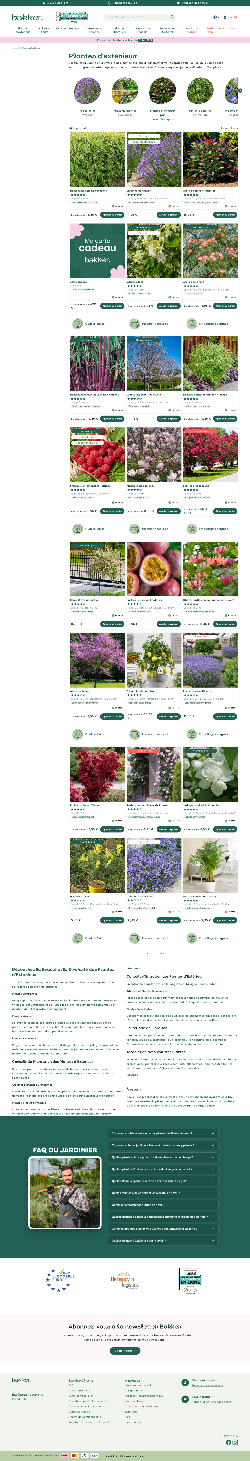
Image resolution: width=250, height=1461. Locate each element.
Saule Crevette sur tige (84, 599)
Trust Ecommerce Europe (141, 1406)
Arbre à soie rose (193, 281)
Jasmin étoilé (135, 281)
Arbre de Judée (79, 691)
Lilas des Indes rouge (196, 485)
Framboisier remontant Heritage (90, 485)
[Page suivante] (171, 953)
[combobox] (139, 17)
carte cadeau (78, 281)
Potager (60, 28)
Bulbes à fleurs (44, 30)
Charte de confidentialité (85, 1417)
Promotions (227, 28)
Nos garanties (134, 1390)
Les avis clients (134, 1401)
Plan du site (19, 1399)
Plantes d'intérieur (119, 30)
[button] (97, 17)
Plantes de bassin (143, 30)
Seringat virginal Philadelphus (202, 805)
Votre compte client (82, 1396)
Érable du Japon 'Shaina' (85, 805)
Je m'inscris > (125, 1351)
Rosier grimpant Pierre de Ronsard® (149, 805)
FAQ (71, 1385)
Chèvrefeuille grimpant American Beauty (209, 599)
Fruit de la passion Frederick (144, 599)
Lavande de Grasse (139, 190)
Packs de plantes (192, 30)
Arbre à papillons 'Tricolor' (199, 190)
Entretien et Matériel (167, 30)
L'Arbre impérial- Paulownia (144, 394)
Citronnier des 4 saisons (142, 691)
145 (162, 953)
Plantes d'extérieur (23, 30)
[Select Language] (216, 18)
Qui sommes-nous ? (138, 1385)
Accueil (15, 48)
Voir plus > (214, 67)
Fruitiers (74, 28)
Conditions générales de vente (88, 1401)
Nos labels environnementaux (144, 1396)
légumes (132, 1075)
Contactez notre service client (211, 1402)
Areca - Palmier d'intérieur (199, 896)
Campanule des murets (141, 896)
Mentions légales (79, 1411)
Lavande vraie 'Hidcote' (198, 691)
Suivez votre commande (207, 1385)
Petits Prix (211, 30)
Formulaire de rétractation (86, 1406)
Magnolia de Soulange (141, 485)
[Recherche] (172, 17)
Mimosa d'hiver (79, 896)
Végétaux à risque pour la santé (89, 1422)
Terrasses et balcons (94, 30)
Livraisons (131, 1411)
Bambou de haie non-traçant (88, 190)
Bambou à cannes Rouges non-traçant (94, 394)
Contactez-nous (79, 1390)
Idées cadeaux (134, 1422)
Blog (127, 1417)
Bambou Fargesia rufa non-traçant (205, 394)
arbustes (51, 986)
